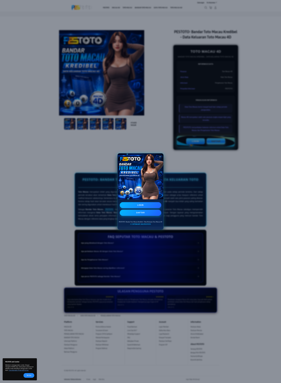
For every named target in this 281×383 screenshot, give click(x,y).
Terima (29, 375)
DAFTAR (140, 213)
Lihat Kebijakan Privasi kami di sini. (19, 370)
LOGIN (140, 205)
